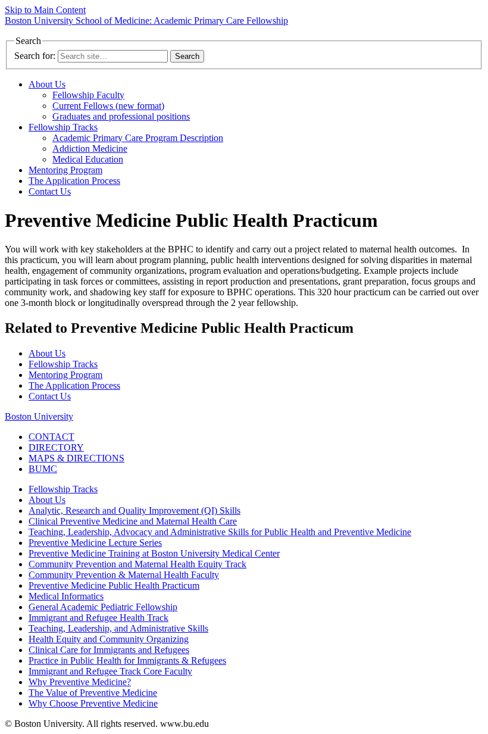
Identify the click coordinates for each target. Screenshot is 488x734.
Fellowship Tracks (63, 127)
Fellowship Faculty (88, 95)
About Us (47, 84)
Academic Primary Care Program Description (137, 138)
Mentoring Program (65, 170)
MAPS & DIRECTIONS (76, 458)
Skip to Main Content (45, 10)
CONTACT (51, 437)
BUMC (43, 469)
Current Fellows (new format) (108, 106)
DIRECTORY (56, 447)
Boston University (39, 416)
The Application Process (74, 181)
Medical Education (87, 159)
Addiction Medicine (89, 148)
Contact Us (50, 191)
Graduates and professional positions (121, 116)
